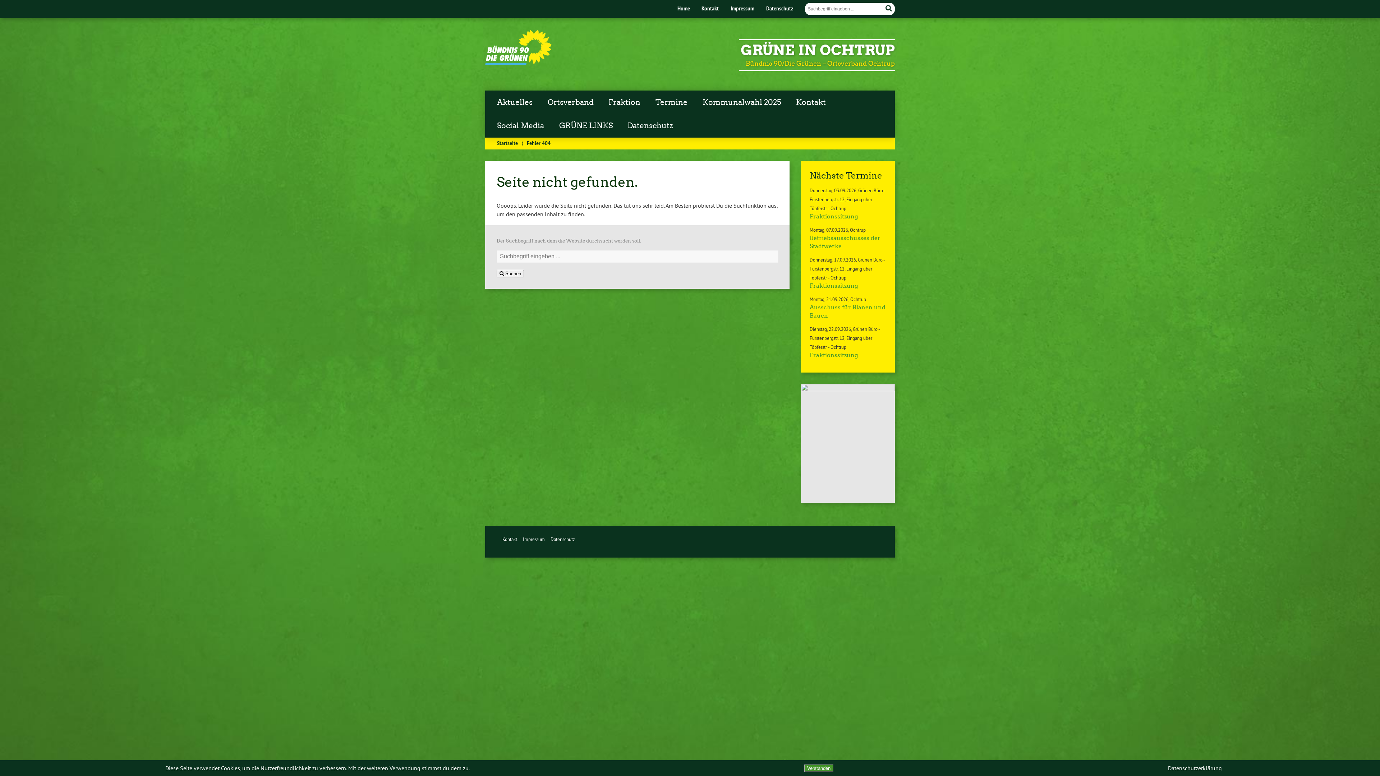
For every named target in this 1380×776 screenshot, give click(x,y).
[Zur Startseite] (518, 63)
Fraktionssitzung (834, 216)
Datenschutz (779, 8)
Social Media (520, 125)
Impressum (742, 8)
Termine (671, 102)
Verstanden (819, 768)
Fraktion (624, 102)
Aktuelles (515, 102)
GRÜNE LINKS (586, 125)
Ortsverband (571, 102)
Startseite (507, 143)
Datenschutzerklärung (1195, 768)
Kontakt (710, 8)
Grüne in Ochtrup (818, 50)
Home (683, 8)
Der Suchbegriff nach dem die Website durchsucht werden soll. (569, 241)
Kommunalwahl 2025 (742, 102)
